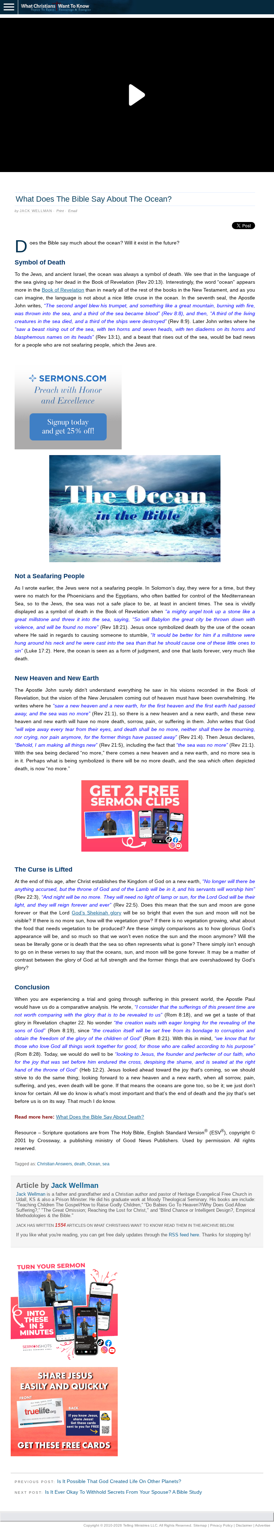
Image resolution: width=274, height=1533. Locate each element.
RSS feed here (184, 1234)
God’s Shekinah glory (96, 913)
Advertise (262, 1525)
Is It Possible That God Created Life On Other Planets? (119, 1481)
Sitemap (200, 1525)
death (79, 1163)
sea (106, 1163)
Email (72, 211)
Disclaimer (244, 1525)
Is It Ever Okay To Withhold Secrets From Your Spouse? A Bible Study (123, 1492)
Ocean (93, 1163)
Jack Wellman (36, 211)
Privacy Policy (221, 1525)
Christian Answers (54, 1163)
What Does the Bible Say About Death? (100, 1117)
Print (60, 211)
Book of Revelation (63, 290)
